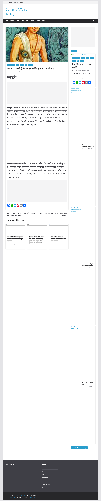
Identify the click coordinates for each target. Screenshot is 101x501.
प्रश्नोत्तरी (21, 64)
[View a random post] (93, 21)
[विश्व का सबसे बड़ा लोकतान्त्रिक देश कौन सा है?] (76, 147)
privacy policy (46, 484)
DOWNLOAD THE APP (11, 464)
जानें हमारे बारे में (45, 477)
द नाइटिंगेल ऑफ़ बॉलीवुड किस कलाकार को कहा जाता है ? (88, 264)
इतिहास (38, 20)
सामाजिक (12, 20)
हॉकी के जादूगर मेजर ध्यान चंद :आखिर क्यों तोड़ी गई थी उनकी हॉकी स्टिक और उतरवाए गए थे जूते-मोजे (36, 240)
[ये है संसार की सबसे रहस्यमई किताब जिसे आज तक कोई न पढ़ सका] (15, 225)
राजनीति (32, 20)
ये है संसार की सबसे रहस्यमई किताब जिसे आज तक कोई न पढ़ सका (15, 239)
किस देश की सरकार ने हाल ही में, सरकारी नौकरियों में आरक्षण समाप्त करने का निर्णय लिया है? (21, 214)
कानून (23, 20)
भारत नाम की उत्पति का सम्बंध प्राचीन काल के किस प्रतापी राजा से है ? (53, 214)
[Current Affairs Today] (7, 21)
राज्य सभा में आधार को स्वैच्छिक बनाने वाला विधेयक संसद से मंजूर (58, 239)
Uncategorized (11, 64)
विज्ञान (43, 20)
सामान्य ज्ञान (30, 64)
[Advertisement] (37, 93)
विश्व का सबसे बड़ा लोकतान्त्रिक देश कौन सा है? (88, 145)
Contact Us (45, 481)
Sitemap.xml (45, 487)
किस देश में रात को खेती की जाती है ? (87, 383)
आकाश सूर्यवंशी (18, 72)
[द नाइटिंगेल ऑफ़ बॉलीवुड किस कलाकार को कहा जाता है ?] (76, 266)
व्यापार (18, 20)
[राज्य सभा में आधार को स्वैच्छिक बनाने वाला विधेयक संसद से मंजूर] (58, 225)
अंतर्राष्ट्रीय (83, 58)
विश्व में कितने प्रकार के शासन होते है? (82, 65)
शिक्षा (27, 20)
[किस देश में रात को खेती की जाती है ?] (76, 385)
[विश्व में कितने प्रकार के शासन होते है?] (83, 55)
